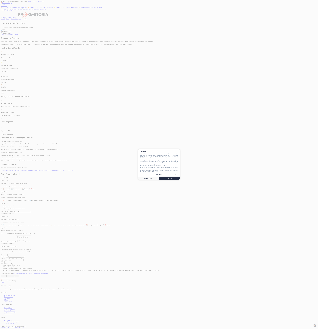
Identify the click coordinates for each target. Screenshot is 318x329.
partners (148, 153)
